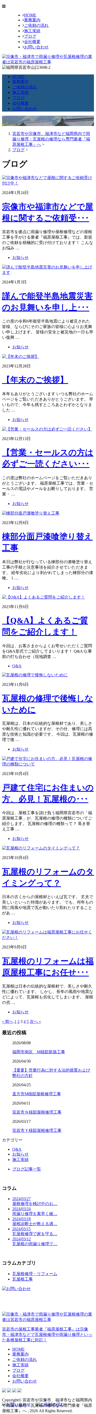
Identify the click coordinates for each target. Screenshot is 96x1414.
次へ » (35, 1021)
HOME (30, 15)
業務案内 (32, 20)
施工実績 (32, 31)
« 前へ (7, 1021)
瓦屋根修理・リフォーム (34, 1274)
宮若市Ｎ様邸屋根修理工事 (36, 1112)
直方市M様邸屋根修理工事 (36, 1094)
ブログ (30, 36)
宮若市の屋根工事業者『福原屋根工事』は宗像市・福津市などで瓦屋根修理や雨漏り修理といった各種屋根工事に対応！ (47, 1334)
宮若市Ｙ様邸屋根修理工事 (36, 1130)
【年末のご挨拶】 (35, 379)
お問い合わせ (36, 47)
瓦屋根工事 (22, 1279)
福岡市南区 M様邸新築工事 (38, 1052)
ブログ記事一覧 (26, 1169)
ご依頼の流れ (36, 25)
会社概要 (32, 41)
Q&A (17, 666)
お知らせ (20, 257)
